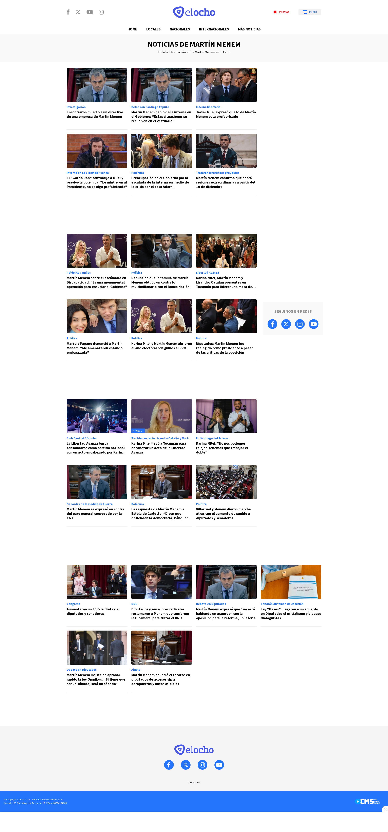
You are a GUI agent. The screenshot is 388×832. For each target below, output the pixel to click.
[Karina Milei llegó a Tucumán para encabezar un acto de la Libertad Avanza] (161, 430)
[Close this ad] (385, 809)
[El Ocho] (194, 12)
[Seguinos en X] (78, 12)
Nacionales (180, 29)
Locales (153, 29)
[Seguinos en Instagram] (101, 12)
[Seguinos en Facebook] (68, 12)
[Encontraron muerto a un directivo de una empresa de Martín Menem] (97, 99)
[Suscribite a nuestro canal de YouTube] (89, 12)
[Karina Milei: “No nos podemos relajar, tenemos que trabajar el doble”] (226, 430)
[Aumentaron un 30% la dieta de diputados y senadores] (97, 596)
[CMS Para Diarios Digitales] (367, 801)
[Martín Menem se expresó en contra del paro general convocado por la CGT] (97, 496)
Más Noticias (249, 29)
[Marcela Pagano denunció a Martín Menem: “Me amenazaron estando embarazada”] (97, 330)
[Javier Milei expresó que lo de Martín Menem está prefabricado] (226, 99)
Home (132, 29)
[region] (161, 214)
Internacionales (214, 29)
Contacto (194, 782)
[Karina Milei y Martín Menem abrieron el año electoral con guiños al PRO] (161, 330)
